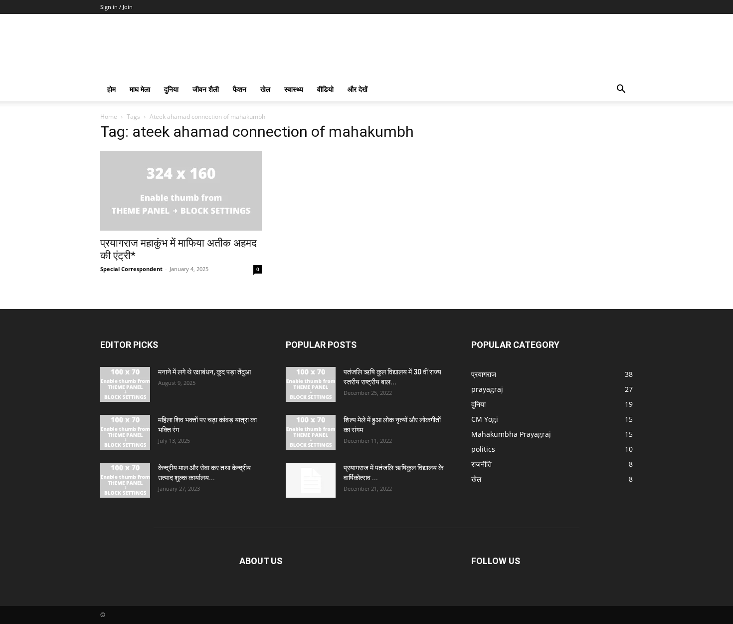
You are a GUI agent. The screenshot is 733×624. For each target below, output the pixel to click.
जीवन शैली (205, 89)
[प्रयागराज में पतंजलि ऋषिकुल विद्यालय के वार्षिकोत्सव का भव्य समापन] (311, 480)
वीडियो (325, 89)
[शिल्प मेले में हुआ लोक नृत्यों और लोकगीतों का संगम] (311, 432)
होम (111, 89)
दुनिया (171, 89)
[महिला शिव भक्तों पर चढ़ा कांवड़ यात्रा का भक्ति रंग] (125, 432)
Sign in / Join (116, 6)
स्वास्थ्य (293, 89)
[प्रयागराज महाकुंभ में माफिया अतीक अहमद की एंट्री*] (181, 191)
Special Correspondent (131, 269)
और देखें (357, 89)
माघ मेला (140, 89)
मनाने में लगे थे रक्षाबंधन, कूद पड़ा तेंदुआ (204, 372)
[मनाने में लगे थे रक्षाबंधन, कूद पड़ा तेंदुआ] (125, 384)
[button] (621, 90)
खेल (265, 89)
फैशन (239, 89)
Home (108, 116)
